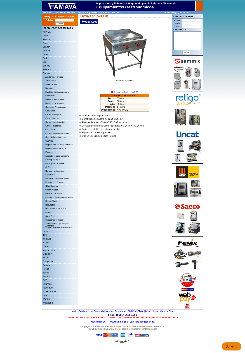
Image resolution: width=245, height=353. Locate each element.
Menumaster (49, 250)
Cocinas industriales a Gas (57, 133)
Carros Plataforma (53, 126)
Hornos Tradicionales (54, 171)
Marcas (109, 311)
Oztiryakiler (48, 261)
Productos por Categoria (91, 311)
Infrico (46, 242)
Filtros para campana (54, 163)
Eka (44, 62)
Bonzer (46, 47)
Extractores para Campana (57, 156)
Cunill (45, 54)
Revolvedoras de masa (55, 208)
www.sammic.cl (118, 322)
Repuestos (50, 205)
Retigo (46, 269)
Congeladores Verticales (56, 137)
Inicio (74, 311)
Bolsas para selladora (54, 103)
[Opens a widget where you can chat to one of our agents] (231, 346)
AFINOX (47, 32)
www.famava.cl (98, 322)
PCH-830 (102, 15)
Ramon (46, 265)
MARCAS (83, 12)
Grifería (48, 167)
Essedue (47, 69)
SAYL (45, 280)
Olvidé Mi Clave (135, 311)
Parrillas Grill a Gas (53, 193)
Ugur (45, 295)
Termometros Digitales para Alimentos (57, 224)
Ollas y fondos (51, 190)
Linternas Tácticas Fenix (142, 322)
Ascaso (46, 39)
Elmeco (46, 66)
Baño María (50, 96)
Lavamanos (50, 175)
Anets (45, 35)
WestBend (48, 303)
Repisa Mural (51, 201)
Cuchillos (49, 141)
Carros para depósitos (55, 122)
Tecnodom (48, 288)
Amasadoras (50, 81)
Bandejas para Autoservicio (57, 92)
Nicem (46, 257)
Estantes (49, 152)
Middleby (47, 254)
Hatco (45, 231)
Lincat (46, 246)
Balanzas (49, 88)
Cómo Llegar (151, 311)
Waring (46, 299)
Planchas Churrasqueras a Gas (59, 197)
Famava (47, 73)
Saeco (46, 272)
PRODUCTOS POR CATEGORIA (59, 12)
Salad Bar (49, 216)
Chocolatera (50, 129)
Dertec (46, 58)
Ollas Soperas (51, 186)
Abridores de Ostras (54, 77)
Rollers (48, 212)
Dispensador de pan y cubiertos (59, 145)
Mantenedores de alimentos (57, 178)
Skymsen (47, 284)
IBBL (45, 235)
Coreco (46, 50)
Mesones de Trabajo (54, 182)
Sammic (47, 276)
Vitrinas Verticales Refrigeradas (59, 227)
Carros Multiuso (52, 118)
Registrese (120, 311)
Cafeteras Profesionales (55, 107)
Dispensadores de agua (55, 148)
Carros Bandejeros (53, 114)
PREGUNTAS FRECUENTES (105, 12)
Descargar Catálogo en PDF (126, 92)
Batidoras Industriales (54, 99)
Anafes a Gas (51, 84)
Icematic (47, 239)
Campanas (50, 111)
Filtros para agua (52, 160)
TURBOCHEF (49, 291)
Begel (45, 43)
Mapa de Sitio (166, 311)
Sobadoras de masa (54, 220)
